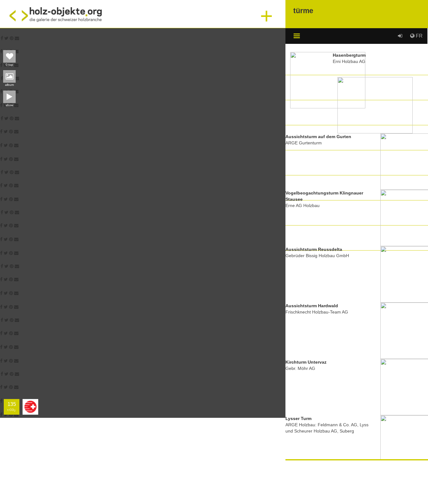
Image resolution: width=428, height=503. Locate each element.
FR (419, 36)
